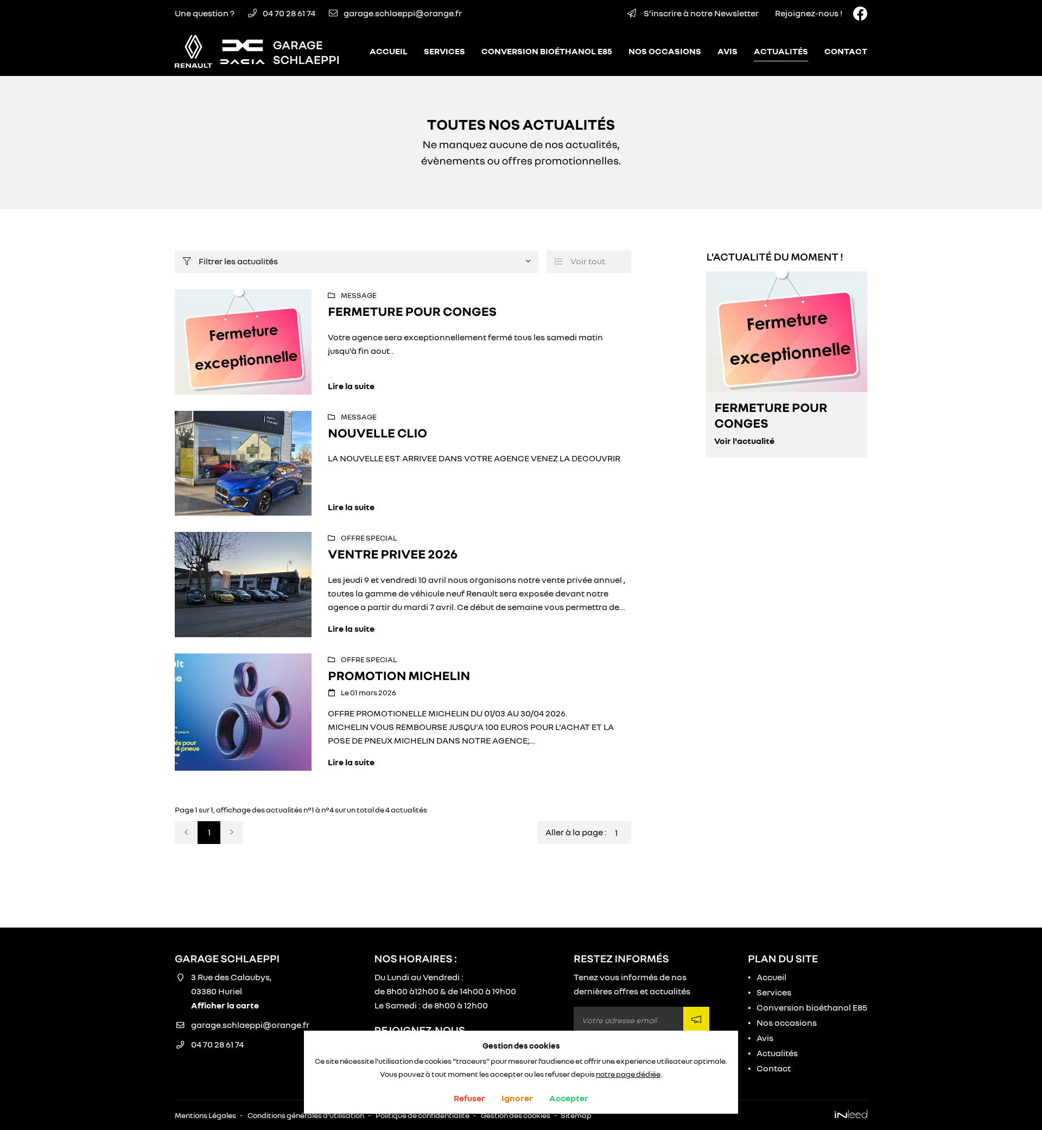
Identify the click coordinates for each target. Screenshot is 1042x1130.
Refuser (469, 1098)
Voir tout (580, 261)
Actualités (781, 51)
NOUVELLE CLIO (377, 433)
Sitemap (576, 1115)
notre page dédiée (628, 1073)
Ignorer (517, 1098)
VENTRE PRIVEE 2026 (393, 554)
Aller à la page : (576, 832)
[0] (186, 832)
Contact (845, 51)
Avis (727, 51)
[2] (231, 832)
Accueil (389, 51)
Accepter (568, 1098)
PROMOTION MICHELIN (399, 675)
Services (444, 51)
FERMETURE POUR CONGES (412, 311)
